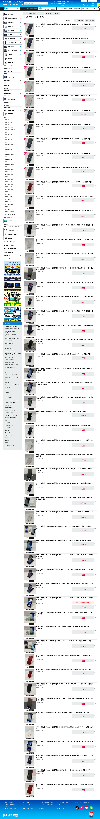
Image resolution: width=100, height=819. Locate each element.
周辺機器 (10, 58)
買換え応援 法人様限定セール (11, 362)
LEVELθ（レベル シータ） (10, 410)
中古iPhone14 (8, 157)
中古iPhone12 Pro (9, 179)
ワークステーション (12, 42)
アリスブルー (8, 348)
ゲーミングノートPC (12, 18)
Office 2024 (7, 392)
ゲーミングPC (11, 14)
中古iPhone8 (8, 206)
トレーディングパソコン (9, 242)
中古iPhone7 (8, 209)
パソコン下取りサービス (10, 397)
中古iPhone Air (8, 132)
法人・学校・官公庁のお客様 (65, 8)
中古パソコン (40, 13)
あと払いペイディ (9, 387)
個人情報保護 (61, 808)
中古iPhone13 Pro (9, 169)
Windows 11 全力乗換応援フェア (12, 385)
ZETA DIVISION (8, 435)
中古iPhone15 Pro (9, 152)
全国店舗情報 (77, 8)
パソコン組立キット (12, 50)
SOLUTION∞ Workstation (10, 390)
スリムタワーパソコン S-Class (11, 400)
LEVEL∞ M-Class (8, 422)
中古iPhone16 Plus (9, 139)
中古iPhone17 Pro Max (10, 129)
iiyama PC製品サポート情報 (47, 802)
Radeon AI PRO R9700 (10, 351)
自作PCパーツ (11, 54)
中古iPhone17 (8, 124)
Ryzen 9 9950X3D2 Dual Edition (12, 338)
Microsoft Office (7, 259)
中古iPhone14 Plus (9, 159)
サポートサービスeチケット (11, 341)
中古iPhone (56, 13)
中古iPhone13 (8, 167)
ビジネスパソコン (12, 34)
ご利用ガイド (84, 1)
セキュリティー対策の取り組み (83, 802)
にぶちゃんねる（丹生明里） (11, 375)
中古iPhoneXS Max (9, 196)
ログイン (77, 1)
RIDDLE (6, 438)
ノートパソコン (11, 26)
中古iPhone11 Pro (9, 189)
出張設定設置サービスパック (11, 405)
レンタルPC (10, 238)
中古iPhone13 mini (9, 174)
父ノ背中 (7, 440)
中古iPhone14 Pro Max (10, 164)
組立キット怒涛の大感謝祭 (10, 367)
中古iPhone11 (8, 192)
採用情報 (78, 804)
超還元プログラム (9, 425)
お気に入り (88, 5)
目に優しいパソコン (9, 395)
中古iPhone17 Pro (9, 127)
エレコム (7, 448)
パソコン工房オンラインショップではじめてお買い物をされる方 (48, 8)
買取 (94, 8)
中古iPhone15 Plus (9, 149)
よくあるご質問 (26, 802)
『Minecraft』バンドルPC (10, 402)
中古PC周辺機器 (11, 99)
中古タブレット (11, 221)
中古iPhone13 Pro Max (10, 172)
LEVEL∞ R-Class (8, 427)
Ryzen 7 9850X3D (9, 343)
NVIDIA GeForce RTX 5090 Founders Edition (13, 335)
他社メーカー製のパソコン (10, 248)
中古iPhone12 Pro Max (10, 182)
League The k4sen (9, 369)
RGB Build (7, 382)
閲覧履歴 (93, 5)
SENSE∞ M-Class (9, 412)
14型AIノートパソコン (10, 346)
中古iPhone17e (8, 122)
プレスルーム (7, 806)
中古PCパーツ (11, 77)
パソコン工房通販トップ (29, 13)
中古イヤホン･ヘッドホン (13, 230)
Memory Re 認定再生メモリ (11, 326)
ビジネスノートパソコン (13, 38)
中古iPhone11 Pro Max (10, 187)
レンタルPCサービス (9, 445)
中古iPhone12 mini (9, 184)
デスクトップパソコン (13, 22)
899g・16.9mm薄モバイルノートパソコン (12, 331)
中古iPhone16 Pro (9, 142)
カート (84, 5)
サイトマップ (25, 806)
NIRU (6, 420)
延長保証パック (8, 407)
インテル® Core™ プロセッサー (11, 417)
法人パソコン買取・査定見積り (11, 364)
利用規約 (42, 808)
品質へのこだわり (26, 804)
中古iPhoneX (8, 201)
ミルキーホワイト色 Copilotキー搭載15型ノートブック (13, 354)
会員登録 (72, 1)
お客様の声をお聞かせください (47, 804)
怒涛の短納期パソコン (13, 46)
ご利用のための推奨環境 (10, 804)
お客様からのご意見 (92, 1)
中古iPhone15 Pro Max (10, 154)
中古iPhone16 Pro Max (10, 144)
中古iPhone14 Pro (9, 162)
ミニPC (6, 380)
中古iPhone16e (8, 134)
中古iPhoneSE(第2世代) (10, 214)
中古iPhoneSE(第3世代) (10, 211)
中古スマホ (48, 13)
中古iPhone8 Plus (9, 204)
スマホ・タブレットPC (9, 252)
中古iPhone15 (8, 147)
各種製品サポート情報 (63, 802)
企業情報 (60, 804)
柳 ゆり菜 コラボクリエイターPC (12, 328)
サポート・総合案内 (9, 802)
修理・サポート (86, 8)
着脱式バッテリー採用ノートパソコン (13, 377)
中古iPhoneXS (8, 199)
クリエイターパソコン (13, 30)
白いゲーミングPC (9, 357)
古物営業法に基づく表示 (28, 808)
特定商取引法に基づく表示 (10, 808)
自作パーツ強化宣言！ (9, 359)
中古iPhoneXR (8, 194)
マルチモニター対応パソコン (10, 245)
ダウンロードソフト (12, 234)
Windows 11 (7, 255)
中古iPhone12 (8, 177)
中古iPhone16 (8, 137)
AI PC (6, 372)
